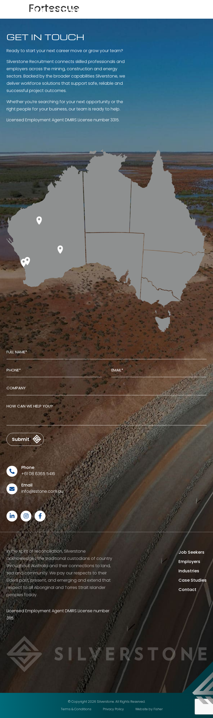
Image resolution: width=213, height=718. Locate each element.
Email (26, 485)
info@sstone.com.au (42, 491)
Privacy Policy (113, 709)
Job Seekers (191, 552)
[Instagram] (26, 516)
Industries (188, 571)
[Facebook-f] (40, 516)
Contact (187, 590)
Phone (27, 467)
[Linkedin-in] (11, 516)
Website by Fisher (149, 709)
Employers (189, 562)
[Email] (11, 488)
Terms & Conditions (76, 709)
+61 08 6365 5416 (38, 474)
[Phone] (11, 471)
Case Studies (192, 580)
